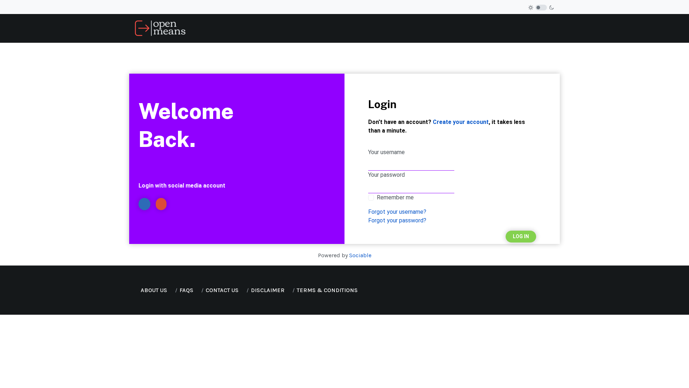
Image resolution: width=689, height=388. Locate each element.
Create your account (461, 122)
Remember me (395, 197)
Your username (386, 152)
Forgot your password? (397, 220)
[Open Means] (160, 27)
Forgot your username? (397, 211)
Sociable (360, 255)
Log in (521, 236)
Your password (386, 174)
